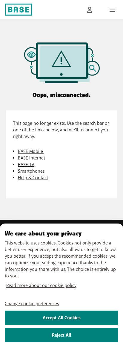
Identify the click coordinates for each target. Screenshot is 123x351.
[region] (61, 287)
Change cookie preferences (32, 304)
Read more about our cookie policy (41, 285)
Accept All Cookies (62, 318)
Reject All (61, 335)
